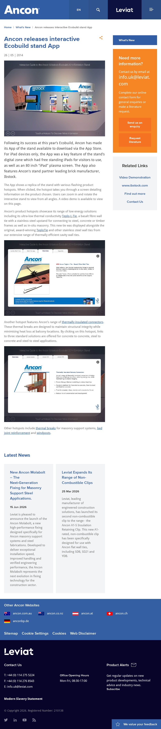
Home (8, 27)
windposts (43, 433)
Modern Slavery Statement (23, 699)
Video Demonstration (135, 177)
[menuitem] (6, 720)
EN (79, 9)
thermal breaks (46, 428)
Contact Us (135, 201)
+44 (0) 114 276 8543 (20, 681)
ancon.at (87, 613)
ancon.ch (121, 613)
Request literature (135, 140)
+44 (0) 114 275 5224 (20, 675)
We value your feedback (140, 724)
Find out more (134, 193)
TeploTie (42, 230)
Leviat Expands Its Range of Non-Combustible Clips (77, 477)
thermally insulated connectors (82, 322)
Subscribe (113, 689)
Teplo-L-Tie (69, 216)
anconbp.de (21, 621)
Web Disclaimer (83, 633)
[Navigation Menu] (151, 9)
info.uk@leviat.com (134, 80)
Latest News (17, 455)
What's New (23, 27)
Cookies (59, 633)
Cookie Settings (35, 633)
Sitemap (11, 633)
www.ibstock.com (135, 185)
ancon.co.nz (55, 613)
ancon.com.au (22, 613)
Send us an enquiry (134, 124)
